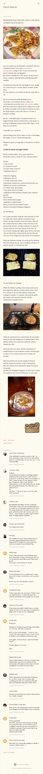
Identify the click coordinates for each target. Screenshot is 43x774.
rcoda (11, 620)
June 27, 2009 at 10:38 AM (16, 547)
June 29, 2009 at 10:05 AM (17, 734)
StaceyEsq (13, 571)
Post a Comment (9, 752)
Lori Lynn (12, 470)
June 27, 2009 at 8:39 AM (16, 464)
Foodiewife (13, 590)
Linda (11, 718)
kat (10, 535)
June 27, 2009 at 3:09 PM (16, 614)
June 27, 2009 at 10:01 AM (16, 530)
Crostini (9, 443)
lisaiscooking (13, 657)
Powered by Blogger (23, 764)
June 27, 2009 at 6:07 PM (16, 685)
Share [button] (4, 440)
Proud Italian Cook (15, 704)
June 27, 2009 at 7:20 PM (16, 699)
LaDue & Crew (14, 605)
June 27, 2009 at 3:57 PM (16, 651)
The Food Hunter (15, 740)
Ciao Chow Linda (15, 453)
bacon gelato (29, 104)
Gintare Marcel (27, 768)
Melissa (11, 674)
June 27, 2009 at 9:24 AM (16, 496)
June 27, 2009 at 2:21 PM (16, 599)
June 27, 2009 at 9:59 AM (16, 518)
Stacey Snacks (10, 7)
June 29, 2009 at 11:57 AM (16, 748)
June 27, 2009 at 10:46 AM (16, 565)
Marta (11, 552)
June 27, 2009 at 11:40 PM (16, 712)
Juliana (11, 691)
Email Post (11, 440)
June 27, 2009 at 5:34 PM (16, 668)
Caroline (12, 501)
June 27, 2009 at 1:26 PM (16, 584)
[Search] (38, 3)
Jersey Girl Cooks (15, 524)
